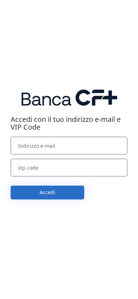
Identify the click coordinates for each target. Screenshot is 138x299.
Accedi (47, 192)
